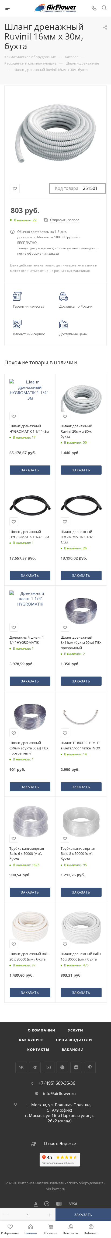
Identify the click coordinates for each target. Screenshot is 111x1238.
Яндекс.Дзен (76, 1067)
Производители (74, 1039)
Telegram (35, 1067)
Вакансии (73, 1049)
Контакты (38, 1049)
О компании (42, 1030)
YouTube (48, 1067)
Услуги (75, 1030)
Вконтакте (21, 1067)
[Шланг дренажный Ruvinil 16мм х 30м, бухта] (55, 133)
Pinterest (90, 1067)
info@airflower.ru (59, 1093)
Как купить (31, 1039)
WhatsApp (62, 1067)
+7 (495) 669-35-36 (57, 1083)
